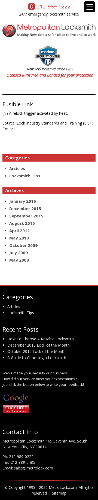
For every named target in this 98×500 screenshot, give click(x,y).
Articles (17, 168)
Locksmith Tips (24, 175)
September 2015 (26, 216)
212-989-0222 (21, 456)
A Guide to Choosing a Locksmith (36, 357)
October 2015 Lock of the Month (36, 351)
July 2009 (18, 252)
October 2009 (23, 245)
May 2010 (19, 238)
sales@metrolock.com (33, 468)
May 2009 (19, 260)
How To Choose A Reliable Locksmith (40, 338)
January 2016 (22, 201)
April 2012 (19, 230)
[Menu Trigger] (89, 6)
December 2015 (25, 208)
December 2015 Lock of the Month (38, 345)
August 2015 (22, 223)
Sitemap (59, 493)
